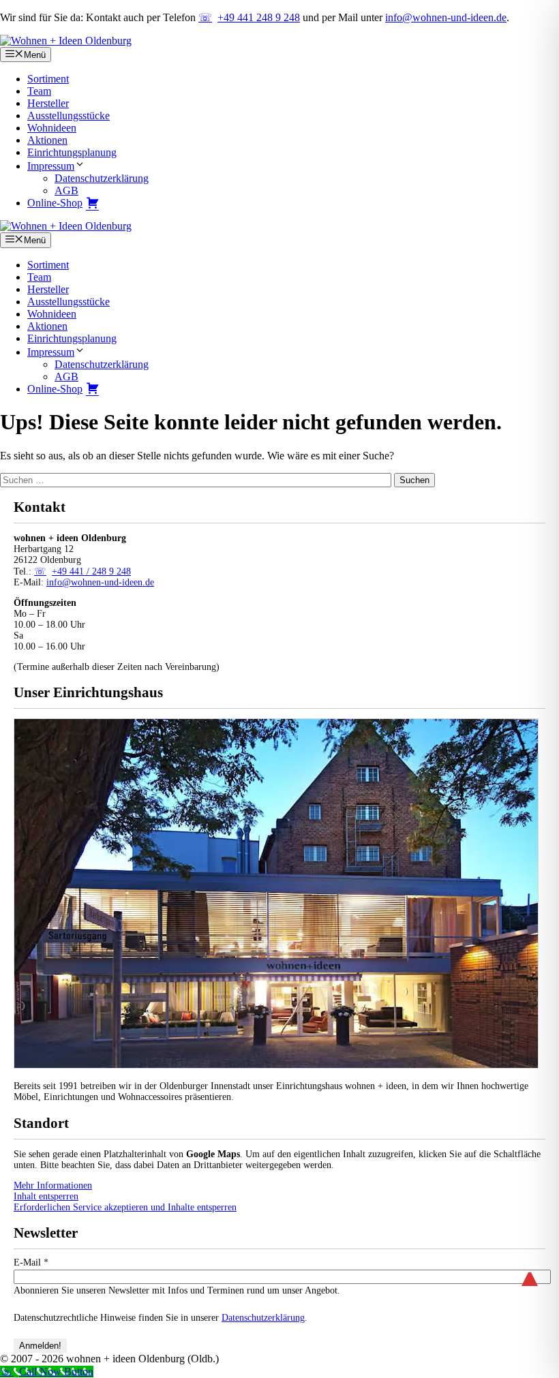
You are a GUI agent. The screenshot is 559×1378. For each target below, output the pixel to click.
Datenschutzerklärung (102, 178)
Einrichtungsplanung (72, 152)
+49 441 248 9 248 (258, 17)
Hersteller (48, 103)
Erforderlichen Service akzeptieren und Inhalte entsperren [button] (125, 1207)
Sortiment (48, 79)
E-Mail (31, 1262)
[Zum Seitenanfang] (530, 1273)
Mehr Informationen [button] (53, 1185)
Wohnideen (51, 128)
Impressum (50, 166)
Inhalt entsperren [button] (46, 1196)
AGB (66, 190)
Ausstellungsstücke (68, 115)
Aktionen (47, 140)
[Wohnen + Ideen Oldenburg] (66, 226)
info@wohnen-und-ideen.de (446, 17)
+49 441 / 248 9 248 (91, 571)
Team (39, 91)
